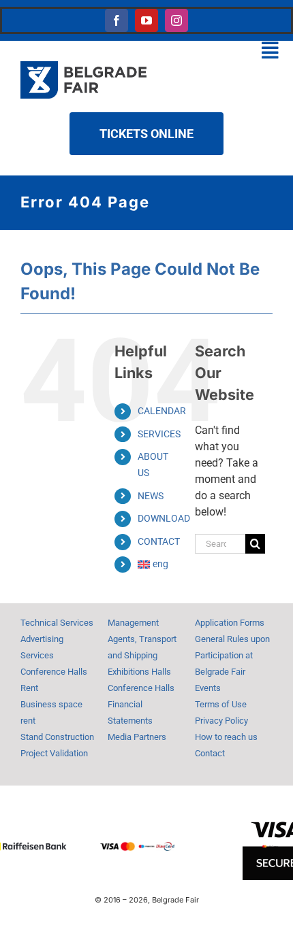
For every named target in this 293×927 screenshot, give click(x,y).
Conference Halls (141, 688)
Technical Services (56, 623)
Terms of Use (221, 704)
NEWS (151, 495)
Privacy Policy (221, 720)
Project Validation (54, 753)
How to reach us (226, 737)
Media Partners (137, 737)
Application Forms (229, 623)
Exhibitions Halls (139, 672)
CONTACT (159, 541)
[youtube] (146, 20)
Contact (210, 753)
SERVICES (159, 433)
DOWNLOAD (164, 518)
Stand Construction (57, 737)
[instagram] (176, 20)
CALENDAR (162, 410)
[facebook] (116, 20)
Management (133, 623)
